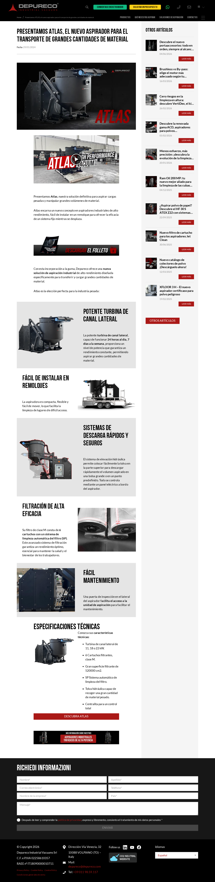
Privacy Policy (23, 870)
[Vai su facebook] (139, 847)
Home (19, 17)
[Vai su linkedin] (125, 847)
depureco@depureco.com (84, 866)
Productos (125, 17)
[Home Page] (33, 7)
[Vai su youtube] (132, 847)
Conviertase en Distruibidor (110, 7)
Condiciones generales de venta (31, 874)
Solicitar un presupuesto (145, 7)
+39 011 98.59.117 (85, 872)
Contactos (192, 17)
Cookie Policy (37, 870)
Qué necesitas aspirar (145, 17)
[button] (76, 159)
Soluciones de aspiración (171, 17)
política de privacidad (69, 819)
